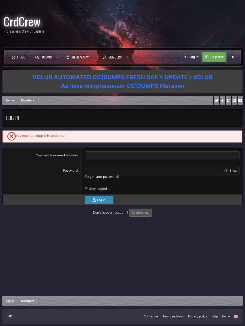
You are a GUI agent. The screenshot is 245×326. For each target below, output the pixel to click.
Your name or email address (57, 155)
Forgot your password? (102, 177)
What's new (80, 56)
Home (21, 56)
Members (115, 56)
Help (215, 316)
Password (70, 170)
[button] (57, 57)
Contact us (151, 316)
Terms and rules (173, 316)
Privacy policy (197, 316)
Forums (46, 56)
